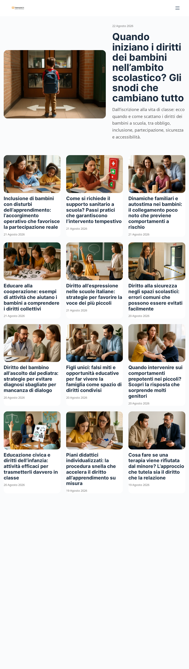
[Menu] (177, 8)
